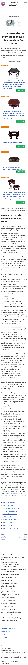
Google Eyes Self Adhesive (10, 595)
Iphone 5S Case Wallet (8, 592)
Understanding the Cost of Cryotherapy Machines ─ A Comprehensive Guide (10, 564)
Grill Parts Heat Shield (8, 600)
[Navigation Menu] (25, 4)
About (3, 634)
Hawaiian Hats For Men (8, 609)
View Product (21, 90)
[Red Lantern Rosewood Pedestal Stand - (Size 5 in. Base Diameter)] (14, 159)
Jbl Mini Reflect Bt (7, 580)
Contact (4, 637)
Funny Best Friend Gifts (8, 603)
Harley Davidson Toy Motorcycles (12, 618)
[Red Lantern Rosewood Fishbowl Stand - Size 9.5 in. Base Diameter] (14, 134)
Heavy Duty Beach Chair (9, 577)
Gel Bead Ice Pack (7, 606)
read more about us (8, 496)
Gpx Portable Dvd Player (9, 583)
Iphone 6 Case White (8, 586)
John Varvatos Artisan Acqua (11, 612)
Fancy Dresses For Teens (9, 589)
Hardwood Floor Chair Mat (10, 574)
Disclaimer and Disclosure (9, 629)
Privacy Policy (5, 632)
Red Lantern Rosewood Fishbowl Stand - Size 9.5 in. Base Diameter (13, 143)
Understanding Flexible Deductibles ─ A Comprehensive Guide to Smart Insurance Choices (13, 557)
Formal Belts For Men (8, 598)
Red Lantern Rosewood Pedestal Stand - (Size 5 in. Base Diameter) (13, 168)
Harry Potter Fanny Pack (9, 621)
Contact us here (10, 494)
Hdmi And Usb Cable (8, 615)
